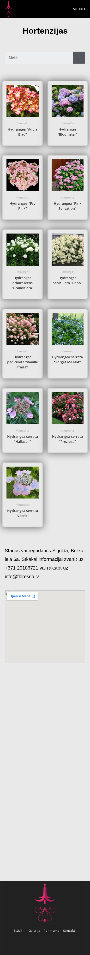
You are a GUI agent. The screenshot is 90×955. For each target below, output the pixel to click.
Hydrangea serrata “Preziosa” (67, 439)
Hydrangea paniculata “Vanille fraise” (22, 362)
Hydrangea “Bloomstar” (68, 132)
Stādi (18, 930)
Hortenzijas (23, 123)
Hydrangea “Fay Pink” (23, 206)
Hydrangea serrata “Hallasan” (22, 439)
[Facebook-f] (45, 945)
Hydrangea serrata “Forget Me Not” (67, 359)
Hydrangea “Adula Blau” (22, 132)
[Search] (79, 58)
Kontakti (69, 930)
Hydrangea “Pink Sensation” (67, 206)
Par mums (52, 930)
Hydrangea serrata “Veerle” (22, 513)
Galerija (34, 930)
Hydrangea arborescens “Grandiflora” (22, 283)
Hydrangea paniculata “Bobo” (67, 280)
